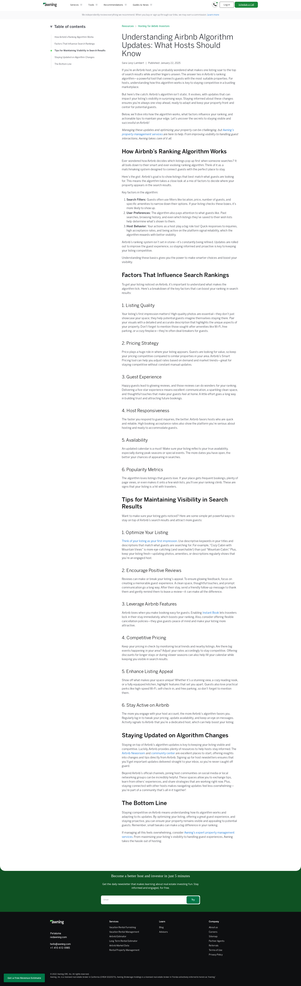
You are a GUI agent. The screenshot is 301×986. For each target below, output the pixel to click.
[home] (50, 5)
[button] (76, 4)
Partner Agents (216, 941)
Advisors (163, 932)
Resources (128, 26)
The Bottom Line (63, 64)
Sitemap (213, 937)
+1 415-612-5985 (60, 947)
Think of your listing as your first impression (149, 541)
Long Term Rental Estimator (123, 941)
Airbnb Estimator (117, 937)
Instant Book (211, 613)
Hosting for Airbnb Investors (154, 26)
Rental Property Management (124, 950)
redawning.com (58, 937)
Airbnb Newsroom (133, 753)
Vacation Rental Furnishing (122, 928)
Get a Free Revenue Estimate (24, 977)
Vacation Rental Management (124, 932)
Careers (213, 932)
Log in (227, 4)
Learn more (213, 15)
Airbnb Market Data (119, 946)
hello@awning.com (60, 944)
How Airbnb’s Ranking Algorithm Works (74, 37)
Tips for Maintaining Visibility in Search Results (80, 51)
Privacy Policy (215, 955)
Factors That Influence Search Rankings (75, 44)
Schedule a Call (246, 4)
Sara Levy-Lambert (133, 63)
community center (163, 753)
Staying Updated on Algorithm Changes (74, 57)
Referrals (213, 946)
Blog (161, 928)
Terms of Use (215, 950)
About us (213, 928)
